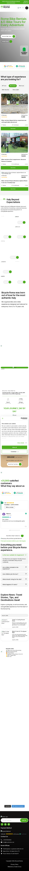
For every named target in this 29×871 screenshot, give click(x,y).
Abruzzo (20, 236)
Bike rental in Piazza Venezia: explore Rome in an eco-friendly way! (14, 181)
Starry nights (16, 89)
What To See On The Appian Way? (19, 632)
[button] (8, 66)
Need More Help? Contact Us (13, 535)
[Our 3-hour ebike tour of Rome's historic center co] (14, 758)
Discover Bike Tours (6, 36)
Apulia (6, 282)
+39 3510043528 (7, 839)
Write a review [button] (9, 507)
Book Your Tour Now (13, 464)
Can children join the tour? (10, 574)
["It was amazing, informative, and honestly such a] (14, 692)
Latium (20, 222)
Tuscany (13, 257)
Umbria (20, 282)
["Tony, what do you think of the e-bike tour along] (14, 728)
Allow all (14, 447)
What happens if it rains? (10, 584)
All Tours (4, 85)
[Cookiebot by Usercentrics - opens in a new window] (20, 418)
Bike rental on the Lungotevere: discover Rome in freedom (13, 160)
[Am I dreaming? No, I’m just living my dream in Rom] (14, 795)
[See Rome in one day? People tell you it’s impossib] (14, 740)
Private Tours (5, 41)
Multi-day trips (5, 89)
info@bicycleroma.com (8, 842)
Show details (20, 443)
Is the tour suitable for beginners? (13, 555)
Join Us (24, 820)
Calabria (6, 271)
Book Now (13, 128)
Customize (13, 451)
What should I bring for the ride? (12, 579)
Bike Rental (13, 85)
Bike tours (21, 85)
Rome (6, 236)
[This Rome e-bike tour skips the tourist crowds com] (14, 715)
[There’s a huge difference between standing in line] (14, 777)
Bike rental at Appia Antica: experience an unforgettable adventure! (13, 121)
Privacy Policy (14, 864)
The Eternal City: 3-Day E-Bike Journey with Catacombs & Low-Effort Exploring (13, 393)
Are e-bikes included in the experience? (10, 568)
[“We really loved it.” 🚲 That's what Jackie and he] (14, 669)
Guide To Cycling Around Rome (18, 620)
